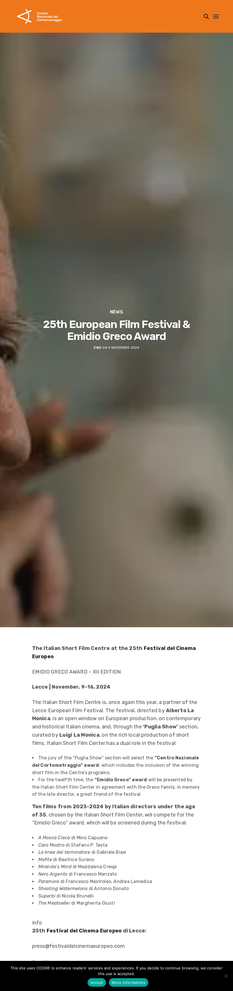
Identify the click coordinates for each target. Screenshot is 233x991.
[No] (226, 976)
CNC (97, 348)
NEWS (116, 312)
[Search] (206, 16)
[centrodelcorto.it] (39, 16)
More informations (128, 982)
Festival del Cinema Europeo (84, 931)
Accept (96, 982)
